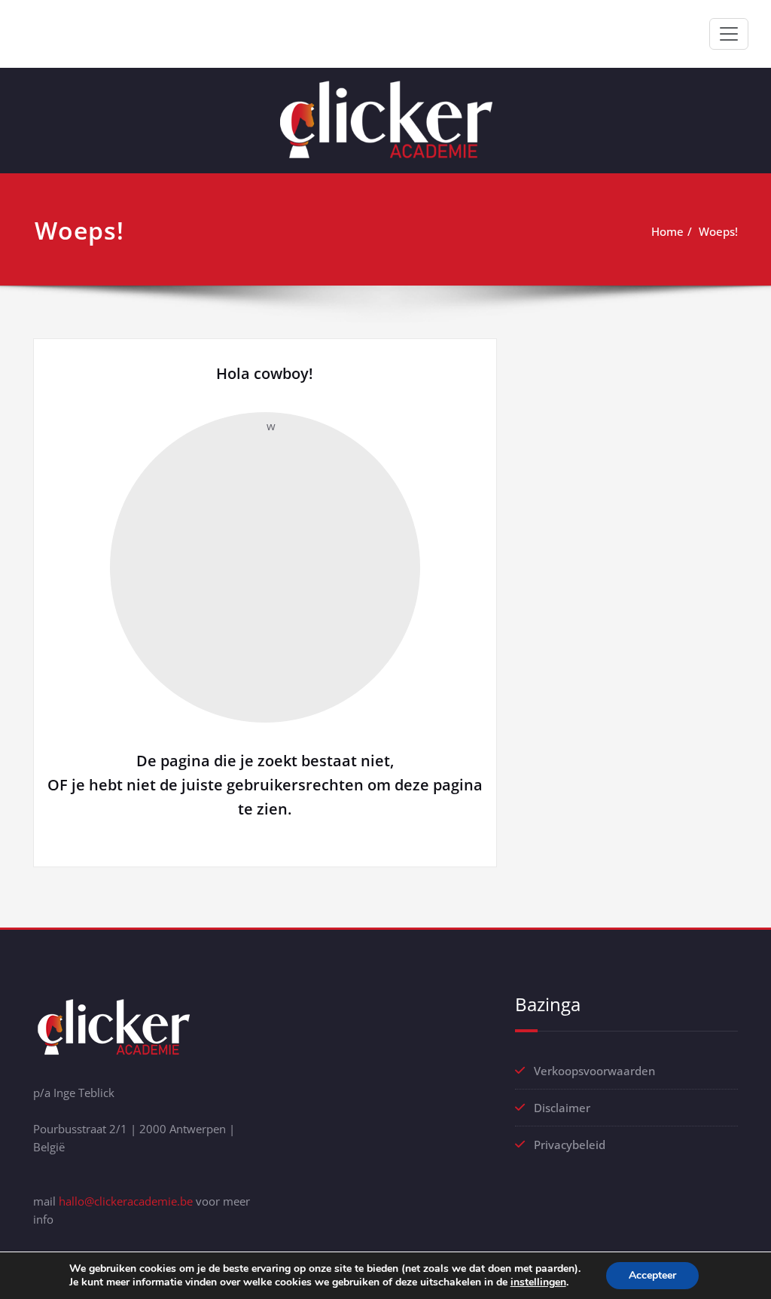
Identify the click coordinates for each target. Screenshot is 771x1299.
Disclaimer (562, 1107)
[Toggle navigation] (728, 34)
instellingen (538, 1282)
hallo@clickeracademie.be (126, 1201)
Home (667, 231)
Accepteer (652, 1275)
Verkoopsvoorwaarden (594, 1070)
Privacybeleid (569, 1144)
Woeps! (718, 231)
